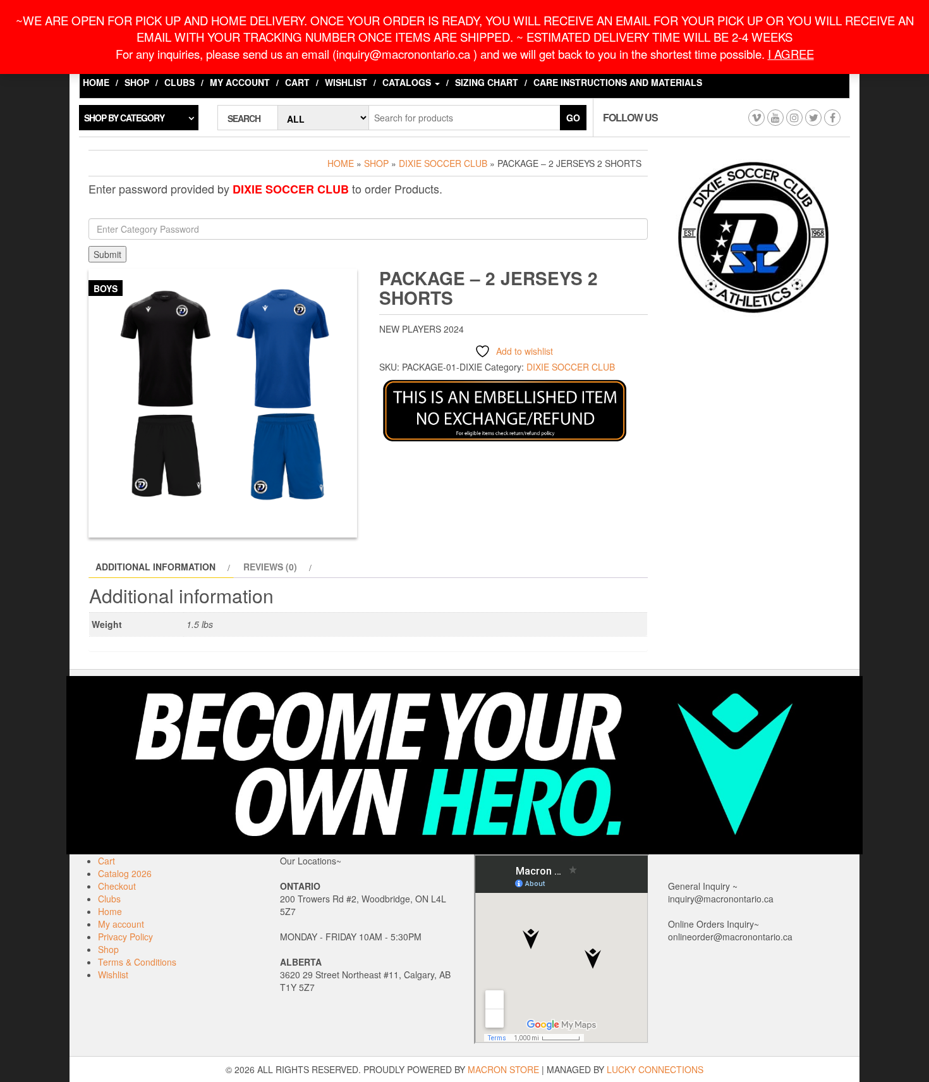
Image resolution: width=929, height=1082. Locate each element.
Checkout (117, 886)
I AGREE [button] (791, 54)
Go (573, 117)
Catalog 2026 (125, 873)
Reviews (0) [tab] (270, 566)
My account (240, 82)
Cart (297, 82)
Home (96, 82)
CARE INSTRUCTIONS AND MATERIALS (617, 82)
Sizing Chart (486, 82)
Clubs (179, 82)
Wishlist (346, 82)
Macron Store (503, 1069)
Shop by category (124, 117)
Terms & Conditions (137, 962)
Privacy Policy (125, 936)
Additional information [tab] (155, 566)
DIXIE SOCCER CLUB (443, 163)
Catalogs (408, 82)
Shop (136, 82)
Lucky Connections (655, 1069)
